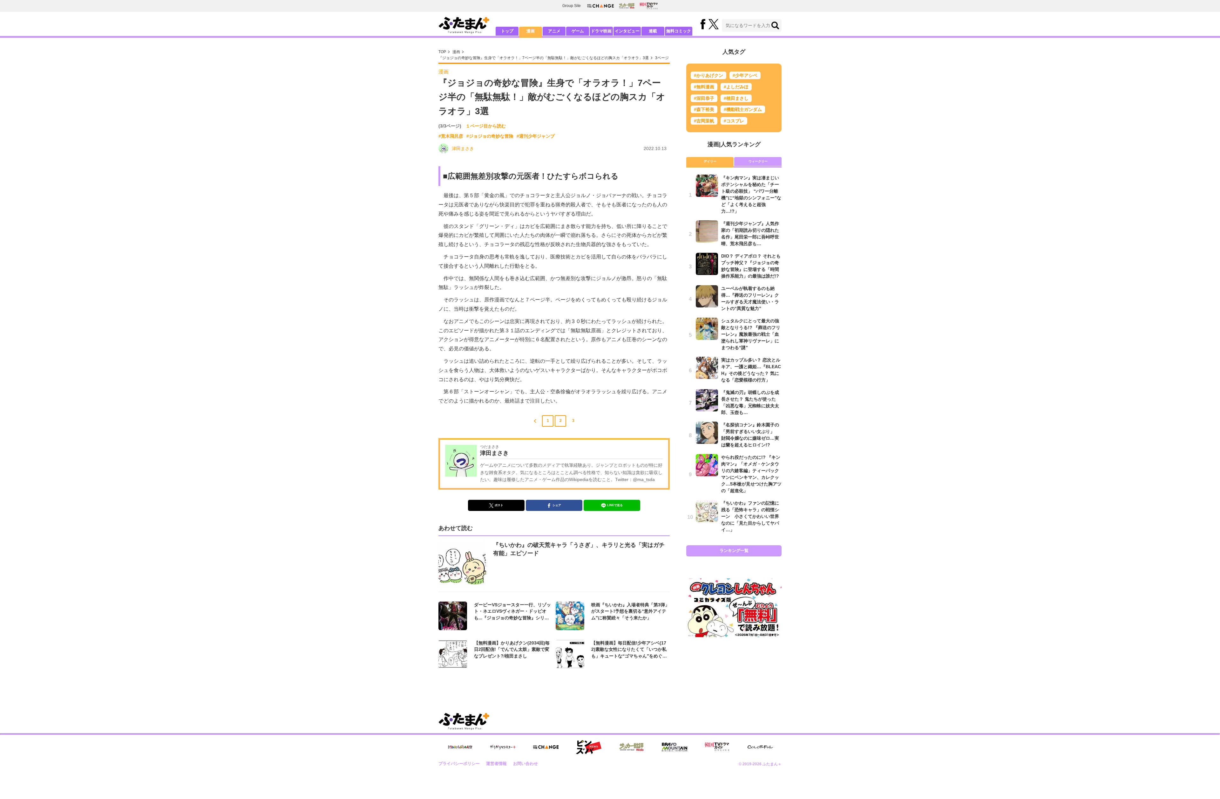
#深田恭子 (704, 98)
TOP (442, 52)
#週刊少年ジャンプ (536, 136)
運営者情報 (496, 763)
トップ (507, 31)
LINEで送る (615, 505)
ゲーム (578, 31)
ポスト (499, 505)
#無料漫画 (704, 86)
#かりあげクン (708, 75)
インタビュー (627, 31)
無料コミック (678, 31)
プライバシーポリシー (459, 763)
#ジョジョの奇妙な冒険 (489, 136)
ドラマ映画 (601, 31)
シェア (556, 505)
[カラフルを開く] (760, 747)
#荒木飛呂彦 (450, 136)
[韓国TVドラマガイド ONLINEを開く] (649, 6)
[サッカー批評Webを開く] (626, 5)
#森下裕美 (704, 109)
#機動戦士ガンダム (743, 109)
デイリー (710, 161)
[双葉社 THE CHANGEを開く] (600, 6)
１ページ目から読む (486, 125)
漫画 (530, 31)
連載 (653, 31)
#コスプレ (734, 120)
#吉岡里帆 (704, 120)
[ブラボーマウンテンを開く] (674, 747)
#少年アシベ (745, 75)
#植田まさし (736, 98)
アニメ (554, 31)
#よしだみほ (736, 86)
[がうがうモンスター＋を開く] (503, 747)
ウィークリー (758, 161)
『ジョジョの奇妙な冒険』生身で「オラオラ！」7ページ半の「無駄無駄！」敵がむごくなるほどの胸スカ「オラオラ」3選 (543, 58)
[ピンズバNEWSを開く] (588, 747)
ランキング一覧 (734, 550)
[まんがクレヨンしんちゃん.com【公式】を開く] (460, 747)
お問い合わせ (525, 763)
